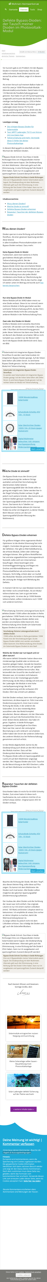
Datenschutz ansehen (33, 1272)
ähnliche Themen (8, 56)
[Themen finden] (6, 9)
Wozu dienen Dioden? (16, 203)
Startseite (13, 9)
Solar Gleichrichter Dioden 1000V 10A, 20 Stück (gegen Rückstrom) (30, 428)
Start (3, 51)
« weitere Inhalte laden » (23, 1109)
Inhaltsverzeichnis (8, 53)
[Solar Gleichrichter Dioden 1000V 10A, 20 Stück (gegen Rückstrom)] (10, 428)
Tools (32, 9)
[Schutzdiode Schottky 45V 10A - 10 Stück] (10, 413)
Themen (24, 9)
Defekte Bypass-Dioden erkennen (21, 209)
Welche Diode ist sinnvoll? (18, 206)
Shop (39, 9)
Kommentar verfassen (18, 1144)
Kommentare (20, 56)
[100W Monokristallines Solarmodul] (10, 398)
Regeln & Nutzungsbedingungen (17, 1152)
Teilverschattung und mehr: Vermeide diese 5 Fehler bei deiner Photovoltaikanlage (23, 140)
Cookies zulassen (23, 1275)
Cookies (21, 1272)
